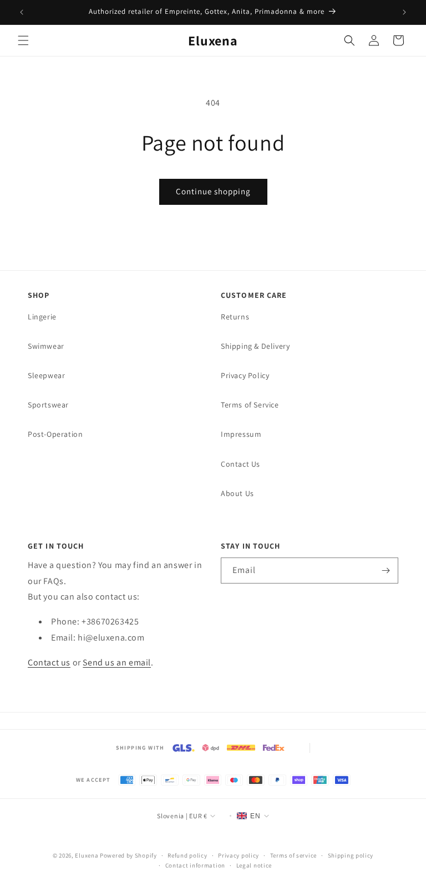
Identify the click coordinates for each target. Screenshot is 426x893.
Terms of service (293, 855)
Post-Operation (55, 434)
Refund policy (187, 855)
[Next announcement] (404, 12)
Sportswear (48, 405)
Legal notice (254, 865)
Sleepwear (46, 375)
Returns (235, 317)
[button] (23, 40)
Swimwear (46, 346)
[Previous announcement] (21, 12)
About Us (237, 493)
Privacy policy (238, 855)
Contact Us (240, 464)
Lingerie (42, 317)
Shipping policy (351, 855)
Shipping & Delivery (255, 346)
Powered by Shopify (128, 855)
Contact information (195, 865)
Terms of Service (250, 405)
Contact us (49, 662)
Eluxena (86, 855)
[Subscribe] (385, 571)
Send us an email (117, 662)
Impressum (241, 434)
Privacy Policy (245, 375)
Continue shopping (213, 191)
